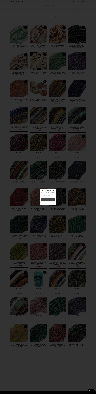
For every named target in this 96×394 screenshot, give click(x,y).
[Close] (55, 190)
